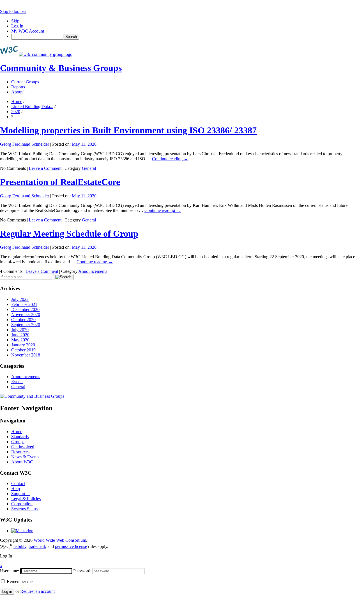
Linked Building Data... (32, 106)
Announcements (92, 271)
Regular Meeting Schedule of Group (69, 233)
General (89, 168)
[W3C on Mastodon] (22, 530)
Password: (82, 570)
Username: (9, 570)
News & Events (25, 456)
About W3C (22, 461)
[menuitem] (185, 37)
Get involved (22, 446)
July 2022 (20, 299)
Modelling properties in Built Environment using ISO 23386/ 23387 (128, 130)
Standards (20, 436)
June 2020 (20, 334)
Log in (7, 591)
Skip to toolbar (13, 11)
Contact (18, 483)
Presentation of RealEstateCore (60, 182)
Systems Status (24, 508)
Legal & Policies (26, 498)
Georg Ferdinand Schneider (24, 144)
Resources (20, 451)
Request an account (37, 591)
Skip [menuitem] (15, 21)
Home (16, 101)
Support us (20, 493)
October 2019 (23, 349)
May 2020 (20, 339)
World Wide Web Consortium (60, 540)
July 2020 (20, 329)
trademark (37, 546)
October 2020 (23, 319)
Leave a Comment (45, 168)
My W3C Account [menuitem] (27, 31)
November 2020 (25, 314)
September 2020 (25, 324)
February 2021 (24, 304)
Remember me (19, 581)
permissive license (71, 546)
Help (15, 488)
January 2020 (23, 344)
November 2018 (25, 355)
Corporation (22, 503)
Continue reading (170, 158)
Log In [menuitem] (17, 26)
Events (17, 381)
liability (19, 546)
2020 (15, 111)
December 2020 (25, 309)
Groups (17, 441)
